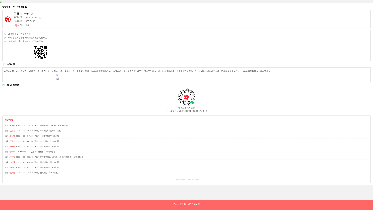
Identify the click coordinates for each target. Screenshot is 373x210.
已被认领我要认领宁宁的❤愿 (186, 204)
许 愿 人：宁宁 (21, 13)
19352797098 (30, 17)
